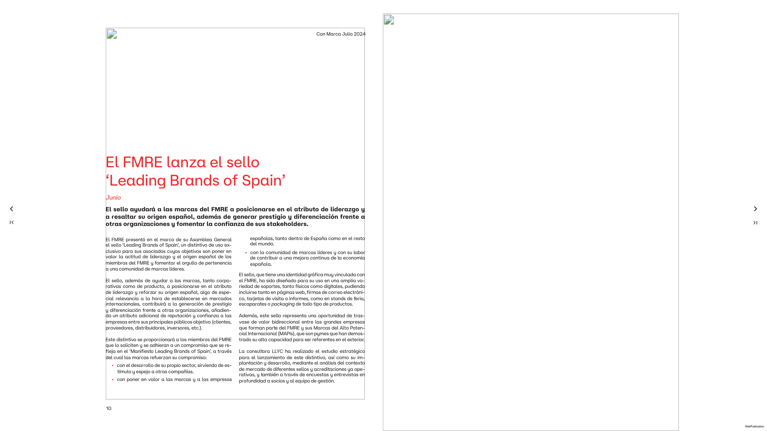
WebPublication (754, 426)
